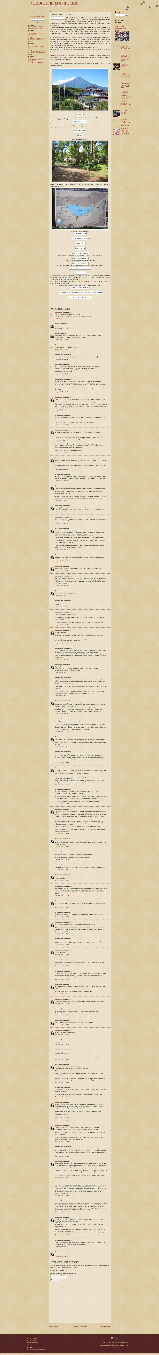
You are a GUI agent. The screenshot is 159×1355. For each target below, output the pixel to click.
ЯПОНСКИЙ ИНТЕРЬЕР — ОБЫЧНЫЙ (125, 65)
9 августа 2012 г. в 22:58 (61, 713)
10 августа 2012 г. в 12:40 (62, 731)
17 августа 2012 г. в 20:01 (62, 1177)
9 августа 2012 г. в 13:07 (61, 672)
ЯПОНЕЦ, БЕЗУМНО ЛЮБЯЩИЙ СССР (126, 103)
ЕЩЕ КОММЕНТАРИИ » (37, 62)
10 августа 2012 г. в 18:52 (62, 869)
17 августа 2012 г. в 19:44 (62, 1120)
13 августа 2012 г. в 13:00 (62, 944)
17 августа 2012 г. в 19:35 (62, 1082)
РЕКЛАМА (30, 1345)
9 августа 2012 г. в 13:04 (61, 659)
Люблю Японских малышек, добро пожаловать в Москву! (36, 27)
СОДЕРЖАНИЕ (31, 1340)
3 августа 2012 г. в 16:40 (61, 424)
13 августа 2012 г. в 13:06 (62, 966)
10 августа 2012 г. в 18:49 (62, 859)
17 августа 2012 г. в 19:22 (62, 1059)
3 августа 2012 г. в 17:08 (61, 480)
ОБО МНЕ (30, 1347)
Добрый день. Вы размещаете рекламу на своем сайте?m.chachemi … (36, 59)
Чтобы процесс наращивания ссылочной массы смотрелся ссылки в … (36, 53)
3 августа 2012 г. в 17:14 (61, 511)
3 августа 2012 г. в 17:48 (61, 571)
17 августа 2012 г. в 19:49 (62, 1141)
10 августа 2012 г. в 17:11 (62, 784)
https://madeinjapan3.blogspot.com (109, 1345)
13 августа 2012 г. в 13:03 (62, 954)
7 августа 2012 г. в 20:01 (61, 606)
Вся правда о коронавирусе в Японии (120, 28)
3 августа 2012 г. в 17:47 (61, 561)
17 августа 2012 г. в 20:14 (62, 1212)
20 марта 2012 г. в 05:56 (61, 339)
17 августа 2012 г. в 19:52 (62, 1156)
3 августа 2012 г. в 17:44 (61, 549)
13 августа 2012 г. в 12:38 (62, 917)
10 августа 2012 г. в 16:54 (62, 762)
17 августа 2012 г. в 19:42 (62, 1097)
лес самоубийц (68, 29)
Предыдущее (106, 1326)
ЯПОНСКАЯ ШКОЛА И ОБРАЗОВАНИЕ (125, 47)
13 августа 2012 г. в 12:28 (62, 907)
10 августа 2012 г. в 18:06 (62, 833)
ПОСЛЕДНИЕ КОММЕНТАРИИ (36, 1349)
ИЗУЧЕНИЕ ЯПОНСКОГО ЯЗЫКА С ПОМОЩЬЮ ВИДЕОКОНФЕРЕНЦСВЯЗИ (126, 95)
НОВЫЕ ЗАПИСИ (32, 1338)
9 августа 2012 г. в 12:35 (61, 625)
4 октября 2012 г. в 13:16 (61, 1246)
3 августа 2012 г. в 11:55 (61, 392)
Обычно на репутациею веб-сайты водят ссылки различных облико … (37, 40)
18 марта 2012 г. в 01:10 (61, 318)
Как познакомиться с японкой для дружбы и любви (126, 85)
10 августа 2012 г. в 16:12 (62, 746)
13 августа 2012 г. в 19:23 (62, 1025)
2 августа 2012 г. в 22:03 (61, 374)
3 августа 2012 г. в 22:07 (61, 595)
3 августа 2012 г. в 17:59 (61, 585)
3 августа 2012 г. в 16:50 (61, 469)
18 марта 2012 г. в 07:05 (61, 328)
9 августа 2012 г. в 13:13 (61, 695)
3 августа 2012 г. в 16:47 (61, 452)
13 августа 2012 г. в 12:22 (62, 895)
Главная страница (80, 1326)
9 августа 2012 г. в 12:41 (61, 643)
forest (56, 323)
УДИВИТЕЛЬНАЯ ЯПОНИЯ (54, 3)
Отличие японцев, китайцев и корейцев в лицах (125, 58)
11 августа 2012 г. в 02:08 (62, 881)
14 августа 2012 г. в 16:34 (62, 1044)
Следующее (53, 1326)
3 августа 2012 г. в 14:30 (61, 410)
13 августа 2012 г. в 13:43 (62, 1003)
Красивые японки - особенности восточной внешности (125, 122)
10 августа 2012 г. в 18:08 (62, 846)
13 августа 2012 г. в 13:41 (62, 993)
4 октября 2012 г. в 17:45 (61, 1256)
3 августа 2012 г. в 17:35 (61, 523)
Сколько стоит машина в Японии (126, 112)
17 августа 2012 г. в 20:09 (62, 1195)
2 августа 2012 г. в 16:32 (61, 359)
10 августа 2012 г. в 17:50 (62, 804)
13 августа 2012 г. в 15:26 (62, 1015)
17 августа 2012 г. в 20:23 (62, 1235)
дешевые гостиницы (61, 55)
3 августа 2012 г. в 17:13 (61, 500)
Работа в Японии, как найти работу (125, 75)
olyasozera (58, 312)
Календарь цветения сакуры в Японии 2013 (125, 131)
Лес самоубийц (55, 275)
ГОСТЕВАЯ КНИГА (32, 1343)
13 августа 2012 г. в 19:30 (62, 1034)
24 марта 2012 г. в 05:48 (61, 349)
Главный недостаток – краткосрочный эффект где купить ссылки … (35, 33)
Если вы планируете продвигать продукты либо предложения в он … (37, 46)
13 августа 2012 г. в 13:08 (62, 979)
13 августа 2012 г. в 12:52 (62, 933)
